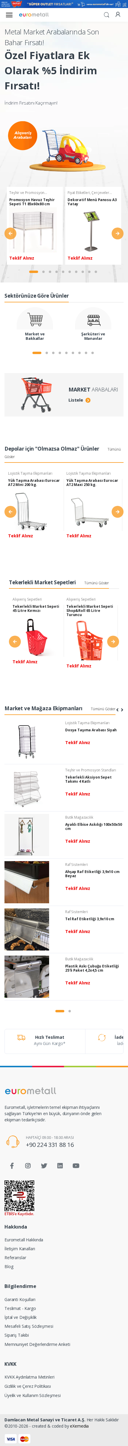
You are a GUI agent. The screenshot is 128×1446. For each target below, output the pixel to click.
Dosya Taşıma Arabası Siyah (91, 730)
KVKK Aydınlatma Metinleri (29, 1377)
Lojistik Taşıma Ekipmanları (30, 473)
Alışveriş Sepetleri (27, 599)
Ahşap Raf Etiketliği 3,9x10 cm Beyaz (92, 873)
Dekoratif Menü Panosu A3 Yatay (92, 201)
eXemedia (79, 1426)
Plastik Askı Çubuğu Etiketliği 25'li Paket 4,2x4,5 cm (92, 968)
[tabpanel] (35, 226)
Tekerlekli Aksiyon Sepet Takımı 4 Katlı (88, 779)
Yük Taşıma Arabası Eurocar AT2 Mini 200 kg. (34, 482)
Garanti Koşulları (19, 1299)
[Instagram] (28, 1165)
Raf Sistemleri (76, 864)
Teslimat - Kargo (20, 1308)
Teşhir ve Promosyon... (28, 192)
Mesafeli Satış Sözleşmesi (28, 1326)
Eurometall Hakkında (23, 1240)
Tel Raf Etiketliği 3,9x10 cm (89, 918)
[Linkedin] (60, 1165)
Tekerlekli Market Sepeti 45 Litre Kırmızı (36, 608)
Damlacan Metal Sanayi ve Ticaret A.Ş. (44, 1420)
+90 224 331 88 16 (50, 1145)
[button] (106, 14)
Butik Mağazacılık (79, 817)
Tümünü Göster (96, 582)
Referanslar (15, 1257)
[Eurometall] (34, 14)
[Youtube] (75, 1165)
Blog (8, 1266)
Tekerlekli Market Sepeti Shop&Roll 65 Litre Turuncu (89, 610)
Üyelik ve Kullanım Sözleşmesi (32, 1395)
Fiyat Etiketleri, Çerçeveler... (90, 192)
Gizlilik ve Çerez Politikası (27, 1386)
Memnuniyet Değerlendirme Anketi (37, 1344)
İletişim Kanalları (19, 1248)
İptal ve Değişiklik (20, 1317)
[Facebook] (11, 1165)
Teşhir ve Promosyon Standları (90, 770)
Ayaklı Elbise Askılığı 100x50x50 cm (93, 826)
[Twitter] (44, 1165)
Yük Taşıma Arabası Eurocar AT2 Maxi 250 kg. (92, 482)
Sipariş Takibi (16, 1335)
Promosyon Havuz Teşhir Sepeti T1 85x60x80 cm (32, 201)
